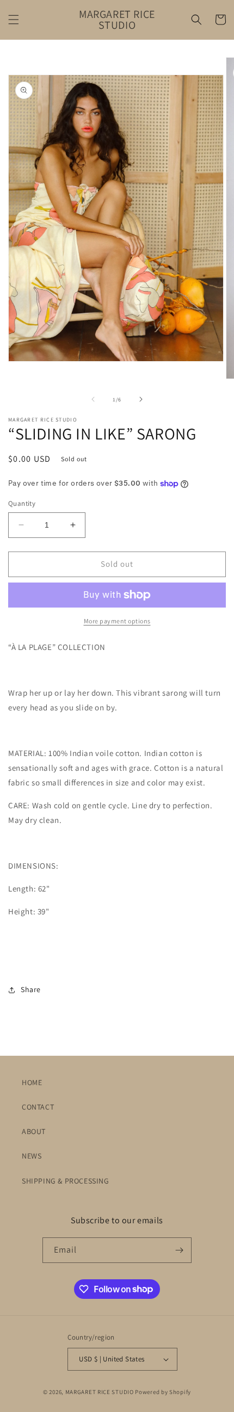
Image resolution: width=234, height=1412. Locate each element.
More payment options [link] (117, 621)
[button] (14, 20)
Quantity (21, 503)
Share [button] (31, 989)
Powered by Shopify (163, 1392)
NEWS (31, 1156)
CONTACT (38, 1107)
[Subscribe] (179, 1250)
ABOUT (34, 1131)
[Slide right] (141, 399)
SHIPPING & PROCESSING (65, 1181)
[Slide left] (93, 399)
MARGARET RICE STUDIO (99, 1392)
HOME (32, 1082)
